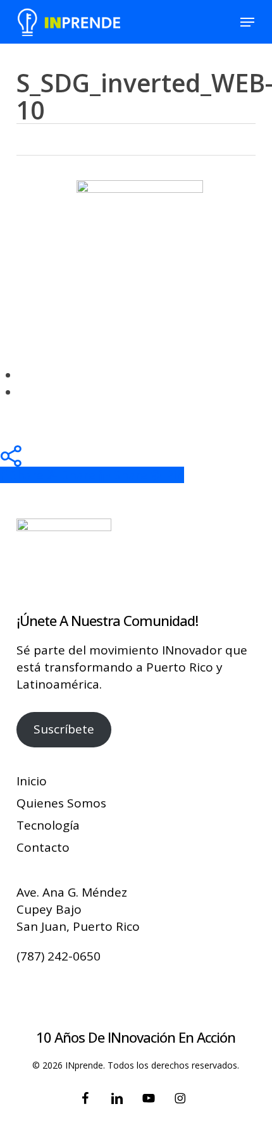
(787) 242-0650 (58, 956)
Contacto (43, 847)
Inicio (31, 781)
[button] (247, 22)
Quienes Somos (61, 803)
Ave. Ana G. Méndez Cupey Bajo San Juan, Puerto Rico (78, 909)
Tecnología (48, 825)
